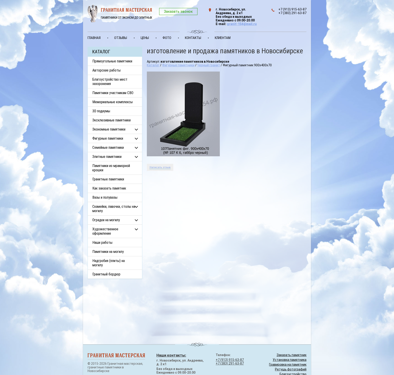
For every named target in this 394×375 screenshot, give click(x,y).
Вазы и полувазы (104, 197)
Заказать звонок (178, 11)
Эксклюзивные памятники (111, 120)
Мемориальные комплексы (112, 102)
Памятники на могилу (108, 251)
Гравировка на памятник (287, 364)
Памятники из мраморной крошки (111, 168)
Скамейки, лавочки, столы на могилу (113, 208)
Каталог (153, 65)
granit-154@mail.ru (242, 24)
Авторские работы (106, 70)
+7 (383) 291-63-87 (230, 363)
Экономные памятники (108, 129)
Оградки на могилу (106, 220)
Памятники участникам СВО (112, 93)
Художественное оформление (105, 231)
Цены (145, 38)
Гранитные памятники (108, 179)
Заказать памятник (291, 355)
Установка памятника (289, 360)
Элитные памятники (107, 156)
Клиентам (223, 38)
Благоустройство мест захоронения (109, 81)
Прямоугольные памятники (112, 61)
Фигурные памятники (107, 138)
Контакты (193, 38)
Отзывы (120, 38)
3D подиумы (101, 111)
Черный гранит (208, 65)
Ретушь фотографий (290, 369)
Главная (94, 38)
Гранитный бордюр (106, 274)
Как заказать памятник (109, 188)
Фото (167, 38)
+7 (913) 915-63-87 (230, 360)
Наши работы (102, 242)
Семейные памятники (108, 147)
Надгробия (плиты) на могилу (108, 263)
